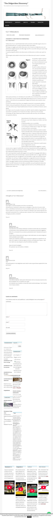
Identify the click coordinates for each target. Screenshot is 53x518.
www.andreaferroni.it (8, 408)
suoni (14, 457)
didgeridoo (16, 424)
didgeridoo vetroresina (17, 438)
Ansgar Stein (15, 396)
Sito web (8, 327)
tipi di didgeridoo (19, 458)
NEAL (14, 447)
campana (18, 416)
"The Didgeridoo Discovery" (16, 3)
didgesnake (15, 439)
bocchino (14, 416)
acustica (15, 415)
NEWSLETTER (40, 22)
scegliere (17, 454)
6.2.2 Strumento (43, 190)
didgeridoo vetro (18, 437)
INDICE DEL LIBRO (11, 35)
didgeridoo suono (16, 434)
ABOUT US (25, 22)
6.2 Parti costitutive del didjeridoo (14, 190)
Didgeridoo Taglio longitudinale (17, 435)
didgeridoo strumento (17, 433)
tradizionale (15, 460)
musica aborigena (17, 444)
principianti (17, 449)
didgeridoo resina (18, 432)
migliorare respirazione (16, 443)
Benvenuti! (17, 22)
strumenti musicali (16, 456)
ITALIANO (33, 22)
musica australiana (17, 446)
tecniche (16, 458)
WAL (19, 460)
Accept (29, 516)
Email (7, 322)
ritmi (14, 454)
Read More (50, 514)
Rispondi (7, 217)
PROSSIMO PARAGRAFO (24, 35)
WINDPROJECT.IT (8, 22)
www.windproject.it (39, 35)
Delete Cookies (35, 516)
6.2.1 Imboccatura (12, 32)
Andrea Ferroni (16, 394)
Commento (8, 301)
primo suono (16, 448)
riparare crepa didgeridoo (17, 452)
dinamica (18, 440)
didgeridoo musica (17, 432)
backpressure (19, 415)
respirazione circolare (17, 451)
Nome (7, 317)
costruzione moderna (16, 420)
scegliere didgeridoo (17, 454)
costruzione (17, 418)
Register (7, 25)
